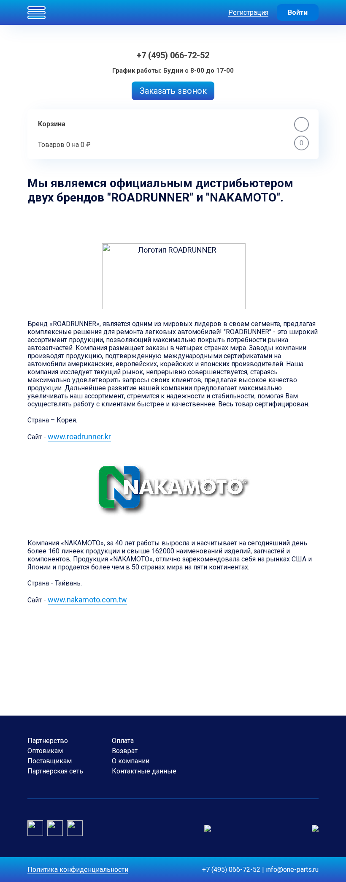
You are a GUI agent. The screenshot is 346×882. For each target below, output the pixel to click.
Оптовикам (45, 751)
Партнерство (47, 741)
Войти (298, 12)
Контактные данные (144, 771)
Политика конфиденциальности (77, 870)
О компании (130, 761)
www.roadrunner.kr (79, 436)
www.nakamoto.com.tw (87, 599)
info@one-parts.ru (292, 870)
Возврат (125, 751)
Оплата (123, 741)
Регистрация (248, 12)
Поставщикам (49, 761)
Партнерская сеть (55, 771)
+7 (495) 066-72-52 (173, 55)
